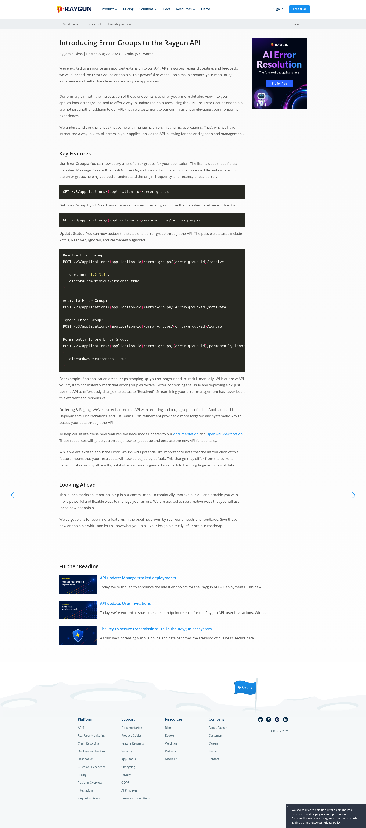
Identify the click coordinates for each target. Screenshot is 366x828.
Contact (214, 759)
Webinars (171, 743)
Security (126, 751)
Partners (170, 751)
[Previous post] (353, 495)
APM (81, 727)
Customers (216, 735)
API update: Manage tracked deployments (138, 577)
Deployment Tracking (91, 751)
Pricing (128, 9)
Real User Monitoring (91, 735)
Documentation (131, 727)
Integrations (85, 790)
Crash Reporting (88, 743)
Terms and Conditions (135, 798)
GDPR (125, 782)
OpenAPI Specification (224, 433)
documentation (185, 433)
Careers (213, 743)
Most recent (72, 24)
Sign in (278, 9)
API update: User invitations (125, 603)
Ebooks (170, 735)
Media (213, 751)
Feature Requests (132, 743)
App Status (128, 759)
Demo (205, 9)
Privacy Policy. (332, 822)
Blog (168, 727)
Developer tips (120, 24)
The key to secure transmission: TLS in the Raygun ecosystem (156, 628)
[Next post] (12, 495)
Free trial (299, 9)
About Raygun (218, 727)
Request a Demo (89, 798)
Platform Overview (90, 782)
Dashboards (85, 759)
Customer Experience (91, 767)
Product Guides (131, 735)
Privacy (126, 775)
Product (95, 24)
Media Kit (171, 759)
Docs (166, 9)
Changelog (128, 767)
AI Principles (129, 790)
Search (298, 24)
